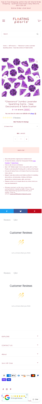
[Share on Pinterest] (35, 211)
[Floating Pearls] (7, 400)
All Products (12, 45)
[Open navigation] (3, 20)
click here (26, 8)
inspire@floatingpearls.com (20, 194)
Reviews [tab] (7, 220)
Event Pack (15, 163)
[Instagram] (7, 389)
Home (5, 45)
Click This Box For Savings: (21, 121)
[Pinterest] (10, 389)
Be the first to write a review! (21, 258)
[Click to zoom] (36, 61)
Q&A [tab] (16, 220)
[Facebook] (3, 389)
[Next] (36, 77)
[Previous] (5, 77)
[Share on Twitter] (21, 211)
